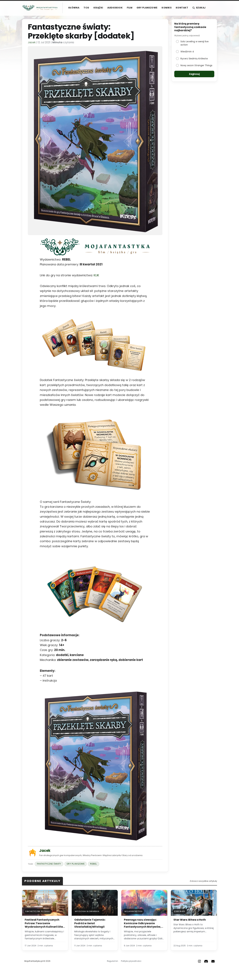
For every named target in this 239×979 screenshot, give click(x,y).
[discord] (206, 961)
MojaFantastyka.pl (33, 961)
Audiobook (115, 7)
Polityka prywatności (131, 961)
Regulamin (112, 961)
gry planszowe (76, 864)
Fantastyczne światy (49, 864)
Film (129, 7)
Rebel (93, 864)
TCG (86, 7)
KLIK (96, 275)
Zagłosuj (194, 74)
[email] (213, 961)
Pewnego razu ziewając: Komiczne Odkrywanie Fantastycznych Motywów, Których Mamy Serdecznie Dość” (142, 927)
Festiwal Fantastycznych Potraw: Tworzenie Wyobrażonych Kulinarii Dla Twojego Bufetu (44, 925)
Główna (74, 7)
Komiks (167, 7)
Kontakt (182, 7)
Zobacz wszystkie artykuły (203, 881)
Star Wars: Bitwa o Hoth (189, 920)
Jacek (32, 42)
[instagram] (199, 961)
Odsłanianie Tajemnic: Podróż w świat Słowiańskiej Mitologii (90, 923)
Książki (98, 7)
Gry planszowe (147, 7)
